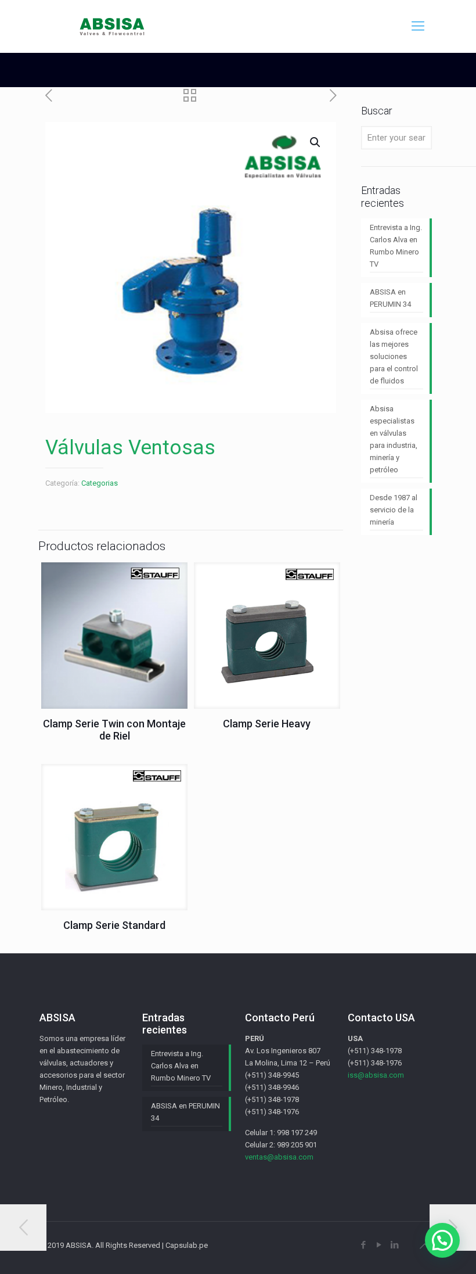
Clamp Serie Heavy (267, 723)
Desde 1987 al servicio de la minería (393, 509)
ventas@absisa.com (279, 1157)
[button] (442, 1240)
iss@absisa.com (376, 1075)
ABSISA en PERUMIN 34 (390, 298)
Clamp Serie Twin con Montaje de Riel (114, 729)
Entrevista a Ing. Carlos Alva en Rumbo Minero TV (396, 245)
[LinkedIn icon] (394, 1245)
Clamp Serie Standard (114, 925)
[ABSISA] (112, 26)
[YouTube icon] (379, 1245)
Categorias (99, 483)
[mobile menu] (418, 26)
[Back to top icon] (424, 1246)
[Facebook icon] (363, 1245)
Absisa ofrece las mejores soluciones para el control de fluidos (394, 356)
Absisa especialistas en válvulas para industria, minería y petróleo (393, 439)
